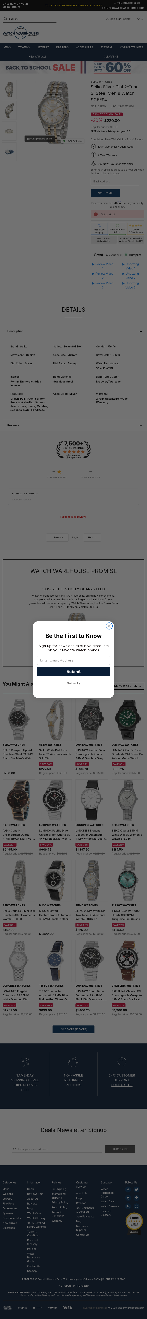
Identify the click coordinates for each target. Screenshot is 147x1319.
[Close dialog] (109, 626)
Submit (74, 671)
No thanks (73, 683)
